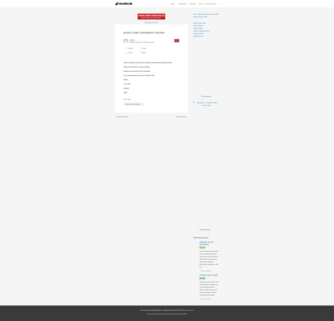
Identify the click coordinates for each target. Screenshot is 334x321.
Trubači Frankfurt (198, 26)
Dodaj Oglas (192, 4)
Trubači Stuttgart (198, 28)
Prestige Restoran (198, 36)
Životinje (143, 48)
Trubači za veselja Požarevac (201, 31)
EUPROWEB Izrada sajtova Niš (185, 310)
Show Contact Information (132, 104)
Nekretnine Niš (182, 4)
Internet (202, 271)
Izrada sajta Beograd (207, 243)
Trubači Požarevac (198, 33)
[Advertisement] (206, 63)
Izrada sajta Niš (208, 275)
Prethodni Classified (121, 117)
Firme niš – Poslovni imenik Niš (207, 4)
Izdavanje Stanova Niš (199, 23)
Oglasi (172, 4)
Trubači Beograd (205, 229)
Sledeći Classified (182, 117)
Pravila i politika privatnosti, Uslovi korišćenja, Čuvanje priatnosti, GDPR (167, 314)
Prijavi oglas (127, 99)
